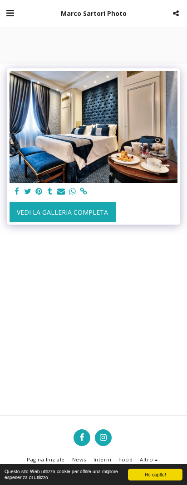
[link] (83, 191)
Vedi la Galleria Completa (62, 212)
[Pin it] (39, 191)
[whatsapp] (73, 191)
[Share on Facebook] (17, 191)
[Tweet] (28, 191)
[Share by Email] (61, 191)
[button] (10, 13)
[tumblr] (50, 191)
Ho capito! (155, 474)
